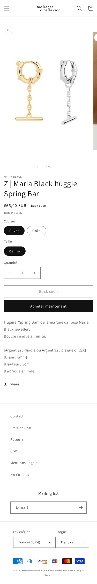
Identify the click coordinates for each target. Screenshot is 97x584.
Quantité (10, 262)
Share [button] (14, 384)
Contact (17, 416)
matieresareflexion (32, 570)
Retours (17, 439)
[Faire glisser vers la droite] (60, 167)
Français (67, 542)
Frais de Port (21, 427)
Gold (36, 230)
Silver (14, 230)
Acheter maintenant (48, 306)
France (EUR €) (29, 542)
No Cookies (19, 474)
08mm (14, 251)
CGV (13, 451)
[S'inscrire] (80, 507)
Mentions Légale (24, 462)
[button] (6, 8)
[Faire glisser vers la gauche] (37, 167)
